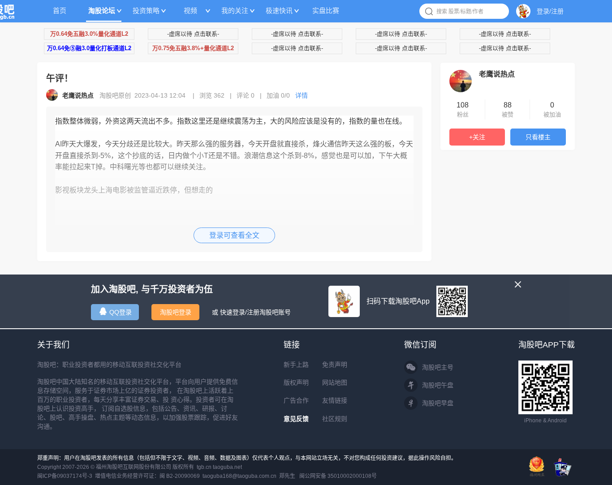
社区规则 (334, 418)
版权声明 (296, 382)
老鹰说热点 (497, 74)
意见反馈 (296, 418)
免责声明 (334, 364)
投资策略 (146, 10)
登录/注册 (550, 11)
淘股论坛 (101, 10)
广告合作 (296, 400)
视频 (190, 10)
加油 (278, 95)
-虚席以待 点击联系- (193, 33)
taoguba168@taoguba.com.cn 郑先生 (249, 476)
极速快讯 (279, 10)
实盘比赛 (325, 10)
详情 (301, 95)
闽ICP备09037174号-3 (64, 476)
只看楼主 (538, 137)
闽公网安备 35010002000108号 (338, 476)
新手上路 (296, 364)
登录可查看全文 (234, 235)
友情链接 (334, 400)
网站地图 (334, 382)
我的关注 (234, 10)
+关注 (477, 137)
